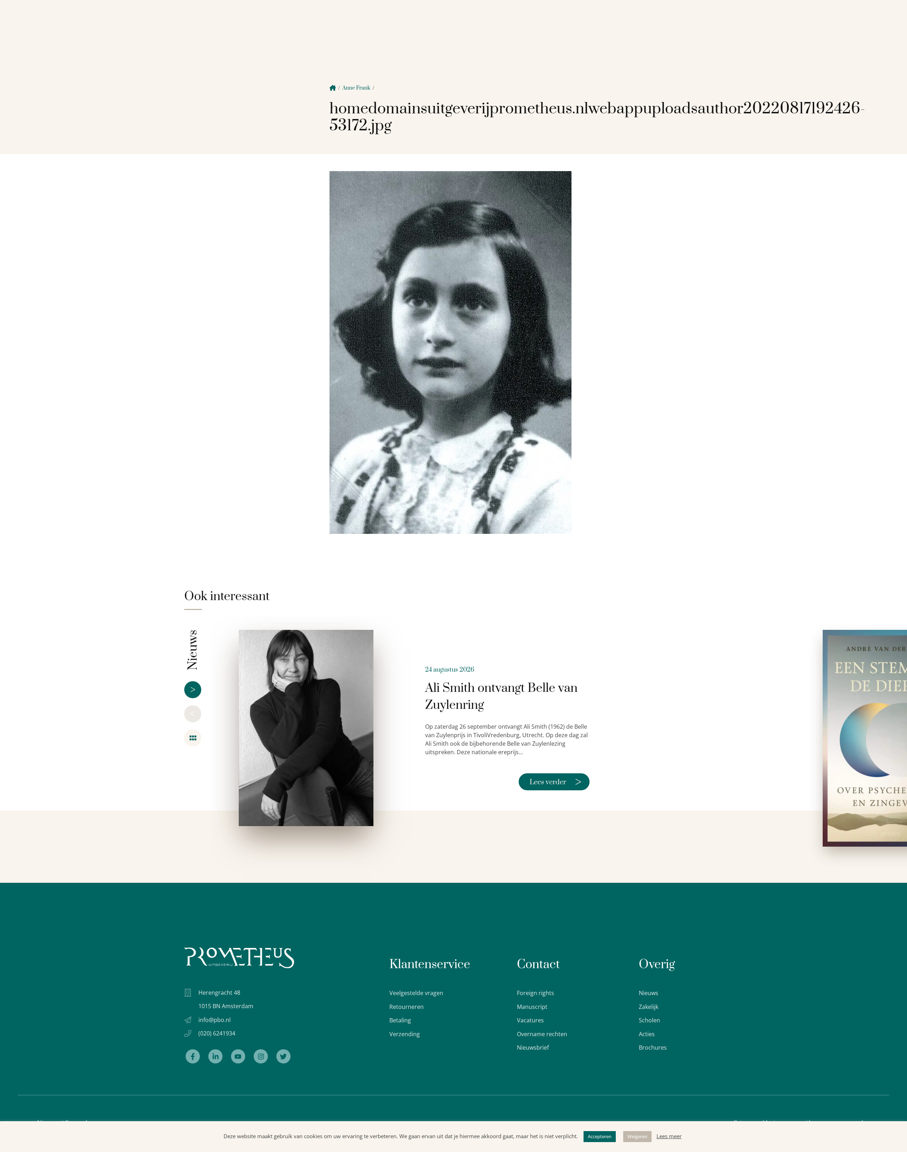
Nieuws (648, 993)
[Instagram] (261, 1056)
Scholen (649, 1020)
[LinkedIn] (215, 1056)
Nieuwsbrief (533, 1047)
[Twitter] (283, 1056)
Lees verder (555, 781)
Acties (647, 1034)
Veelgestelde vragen (416, 993)
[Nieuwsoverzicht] (192, 737)
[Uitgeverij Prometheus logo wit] (239, 957)
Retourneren (406, 1007)
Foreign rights (535, 993)
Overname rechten (542, 1034)
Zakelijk (648, 1007)
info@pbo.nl (214, 1020)
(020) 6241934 (216, 1033)
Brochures (653, 1047)
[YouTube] (238, 1056)
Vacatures (530, 1020)
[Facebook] (193, 1056)
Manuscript (532, 1007)
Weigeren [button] (637, 1136)
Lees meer (669, 1136)
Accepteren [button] (600, 1136)
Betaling (400, 1020)
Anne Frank (356, 88)
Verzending (404, 1034)
